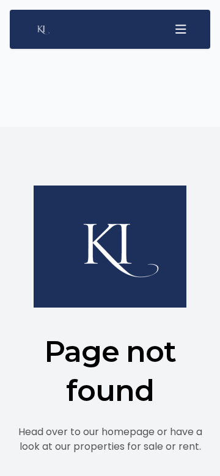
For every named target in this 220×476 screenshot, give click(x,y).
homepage (128, 432)
